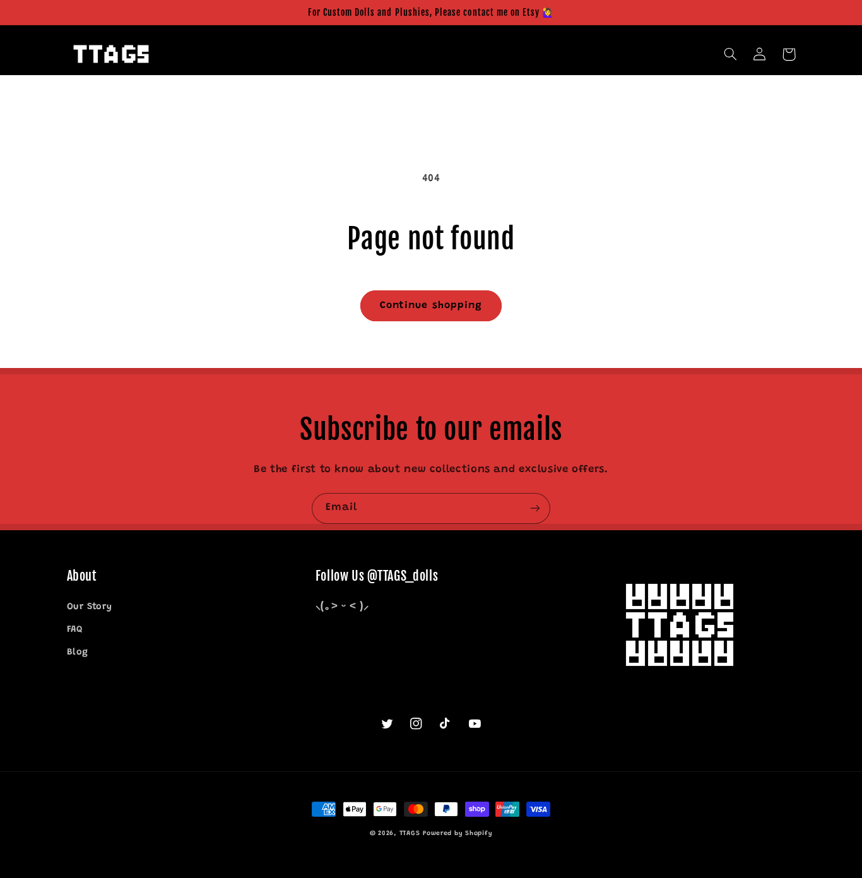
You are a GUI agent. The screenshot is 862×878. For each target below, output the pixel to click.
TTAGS (409, 833)
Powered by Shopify (457, 833)
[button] (730, 54)
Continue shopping (431, 305)
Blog (78, 652)
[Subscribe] (535, 508)
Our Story (89, 607)
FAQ (75, 629)
